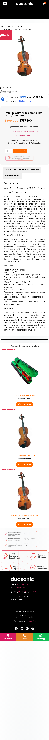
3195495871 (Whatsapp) (24, 136)
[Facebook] (16, 628)
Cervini (5, 92)
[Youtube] (32, 628)
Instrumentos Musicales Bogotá (26, 90)
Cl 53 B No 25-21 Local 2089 (28, 591)
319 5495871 (20, 588)
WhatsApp (40, 639)
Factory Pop (31, 621)
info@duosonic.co (23, 584)
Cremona (9, 92)
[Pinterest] (27, 628)
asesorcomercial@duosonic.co (25, 131)
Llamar (24, 639)
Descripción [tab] (10, 169)
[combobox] (16, 14)
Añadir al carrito (20, 151)
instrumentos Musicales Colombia (39, 90)
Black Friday (17, 90)
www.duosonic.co (13, 91)
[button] (5, 3)
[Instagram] (21, 628)
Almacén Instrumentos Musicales (9, 90)
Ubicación (8, 639)
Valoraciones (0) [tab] (12, 175)
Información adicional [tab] (29, 169)
